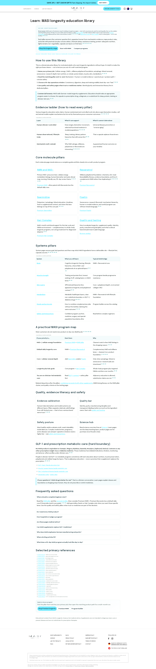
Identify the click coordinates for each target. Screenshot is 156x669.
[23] (54, 252)
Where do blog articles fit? (46, 537)
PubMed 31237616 (41, 589)
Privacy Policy (70, 638)
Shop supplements (56, 635)
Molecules (49, 53)
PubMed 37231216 (41, 565)
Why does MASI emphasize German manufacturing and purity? (59, 532)
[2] (80, 129)
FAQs (51, 644)
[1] (79, 129)
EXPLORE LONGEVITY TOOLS (112, 8)
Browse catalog (85, 233)
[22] (90, 43)
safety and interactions (57, 434)
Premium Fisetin (85, 210)
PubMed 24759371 (41, 579)
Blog (67, 635)
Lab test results (55, 641)
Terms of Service (90, 641)
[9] (61, 206)
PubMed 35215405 (41, 558)
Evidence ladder (44, 53)
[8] (43, 35)
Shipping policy (89, 635)
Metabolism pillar (43, 474)
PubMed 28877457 (41, 591)
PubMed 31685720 (41, 556)
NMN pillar (80, 342)
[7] (115, 178)
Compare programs (81, 48)
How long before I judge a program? (49, 517)
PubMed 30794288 (41, 594)
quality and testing (98, 410)
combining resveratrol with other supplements (77, 383)
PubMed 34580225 (41, 596)
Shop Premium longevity (47, 608)
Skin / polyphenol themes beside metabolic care (53, 471)
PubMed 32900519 (41, 561)
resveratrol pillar (62, 501)
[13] (45, 231)
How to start (38, 53)
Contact (88, 644)
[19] (85, 43)
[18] (83, 43)
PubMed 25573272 (41, 575)
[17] (62, 206)
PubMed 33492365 (41, 586)
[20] (87, 43)
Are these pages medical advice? (48, 522)
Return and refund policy (73, 644)
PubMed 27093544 (41, 563)
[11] (100, 206)
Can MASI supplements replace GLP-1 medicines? (54, 527)
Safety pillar (53, 474)
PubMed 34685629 (42, 584)
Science (104, 427)
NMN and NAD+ (45, 170)
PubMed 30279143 (41, 570)
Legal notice (70, 641)
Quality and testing (90, 220)
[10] (45, 35)
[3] (102, 73)
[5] (82, 129)
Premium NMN (79, 32)
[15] (106, 73)
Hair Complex (95, 34)
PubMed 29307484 (41, 568)
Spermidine (83, 34)
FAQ (75, 53)
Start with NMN (65, 48)
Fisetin (88, 34)
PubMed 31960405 (41, 582)
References (78, 53)
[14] (104, 73)
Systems (53, 53)
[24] (56, 252)
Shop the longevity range (48, 48)
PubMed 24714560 (41, 573)
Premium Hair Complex (45, 236)
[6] (113, 178)
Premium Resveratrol (87, 185)
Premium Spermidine (44, 210)
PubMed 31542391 (41, 572)
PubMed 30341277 (41, 577)
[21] (88, 43)
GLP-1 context (70, 53)
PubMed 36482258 (41, 554)
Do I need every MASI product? (48, 512)
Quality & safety (64, 53)
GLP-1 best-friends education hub (49, 465)
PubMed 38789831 (41, 559)
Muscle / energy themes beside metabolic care (52, 468)
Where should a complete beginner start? (52, 497)
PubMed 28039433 (41, 580)
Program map (58, 53)
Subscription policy (91, 638)
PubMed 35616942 (41, 566)
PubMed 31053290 (41, 593)
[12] (46, 35)
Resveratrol (86, 170)
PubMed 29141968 (41, 587)
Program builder (77, 608)
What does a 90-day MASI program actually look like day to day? (60, 542)
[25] (84, 129)
